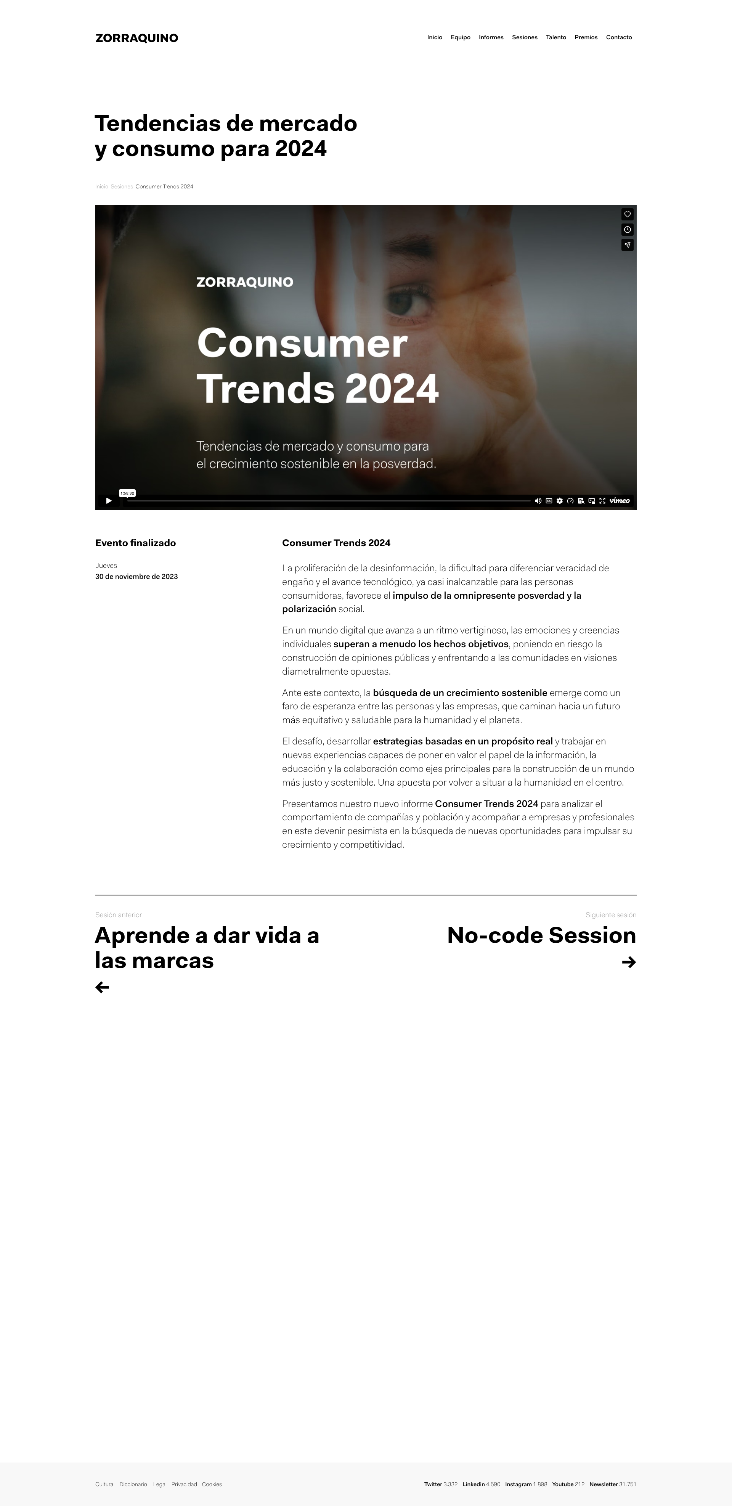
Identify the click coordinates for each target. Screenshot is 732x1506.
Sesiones (122, 187)
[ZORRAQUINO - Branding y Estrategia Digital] (137, 38)
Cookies (212, 1485)
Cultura (104, 1485)
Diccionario (133, 1485)
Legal (160, 1485)
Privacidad (184, 1485)
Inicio (101, 187)
